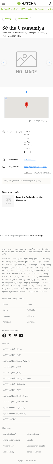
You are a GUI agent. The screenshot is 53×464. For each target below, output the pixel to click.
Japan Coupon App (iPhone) (14, 408)
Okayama (30, 322)
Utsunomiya (23, 19)
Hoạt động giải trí (11, 9)
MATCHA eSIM (9, 419)
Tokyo (5, 304)
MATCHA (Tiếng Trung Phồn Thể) (17, 361)
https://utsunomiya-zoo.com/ (35, 167)
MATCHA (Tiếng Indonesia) (14, 384)
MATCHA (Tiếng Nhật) (12, 349)
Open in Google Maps (36, 121)
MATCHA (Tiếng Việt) (12, 390)
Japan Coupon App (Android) (14, 413)
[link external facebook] (4, 336)
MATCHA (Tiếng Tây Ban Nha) (15, 402)
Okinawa (30, 316)
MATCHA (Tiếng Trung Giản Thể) (17, 378)
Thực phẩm (27, 9)
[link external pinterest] (16, 336)
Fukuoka (6, 316)
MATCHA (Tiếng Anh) (12, 355)
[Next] (49, 62)
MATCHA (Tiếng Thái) (12, 367)
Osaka (29, 304)
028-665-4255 (29, 160)
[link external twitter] (10, 336)
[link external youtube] (21, 336)
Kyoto (5, 310)
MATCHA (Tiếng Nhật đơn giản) (16, 396)
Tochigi (8, 19)
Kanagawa (7, 322)
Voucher (41, 9)
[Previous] (4, 62)
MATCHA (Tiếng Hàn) (12, 373)
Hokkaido (31, 310)
